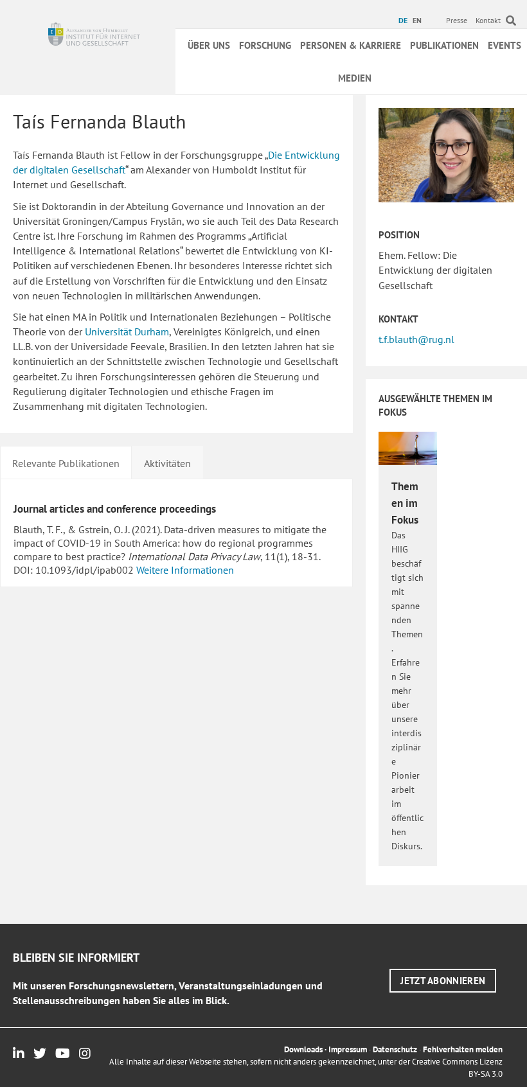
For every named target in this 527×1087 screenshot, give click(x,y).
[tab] (66, 462)
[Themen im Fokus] (407, 447)
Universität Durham (127, 331)
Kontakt (488, 20)
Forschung (265, 45)
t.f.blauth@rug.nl (416, 339)
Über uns (209, 45)
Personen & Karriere (350, 45)
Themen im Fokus (404, 503)
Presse (456, 20)
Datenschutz (395, 1049)
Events (504, 45)
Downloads (303, 1049)
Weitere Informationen (185, 569)
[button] (442, 981)
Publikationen (444, 45)
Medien (354, 78)
